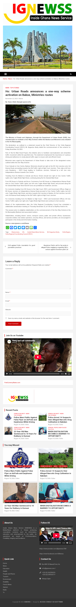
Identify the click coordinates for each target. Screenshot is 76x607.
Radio (5, 590)
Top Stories (14, 88)
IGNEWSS (27, 602)
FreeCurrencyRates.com (12, 382)
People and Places (60, 427)
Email (7, 301)
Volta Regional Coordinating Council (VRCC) (18, 234)
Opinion (50, 427)
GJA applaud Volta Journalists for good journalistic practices (21, 246)
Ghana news (15, 232)
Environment (7, 579)
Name (7, 292)
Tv (3, 592)
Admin (21, 98)
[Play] (7, 374)
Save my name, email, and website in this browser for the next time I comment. (33, 318)
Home (5, 563)
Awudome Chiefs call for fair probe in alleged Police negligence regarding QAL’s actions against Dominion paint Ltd (54, 247)
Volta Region (66, 232)
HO (23, 232)
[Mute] (66, 374)
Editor (27, 424)
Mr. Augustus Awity (53, 232)
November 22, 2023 (11, 98)
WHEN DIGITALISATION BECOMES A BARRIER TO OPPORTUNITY (59, 433)
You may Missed (11, 445)
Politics (51, 429)
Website (8, 310)
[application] (38, 357)
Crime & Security (19, 413)
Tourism (5, 576)
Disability (6, 582)
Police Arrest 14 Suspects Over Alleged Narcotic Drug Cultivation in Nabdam (60, 419)
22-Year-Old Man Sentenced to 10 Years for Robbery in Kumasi (25, 433)
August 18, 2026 (19, 424)
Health (5, 571)
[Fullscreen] (69, 374)
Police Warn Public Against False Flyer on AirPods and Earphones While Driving (25, 419)
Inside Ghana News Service (35, 232)
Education (6, 568)
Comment (9, 269)
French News (7, 584)
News (7, 88)
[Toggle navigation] (5, 74)
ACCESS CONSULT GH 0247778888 (51, 602)
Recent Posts (12, 410)
